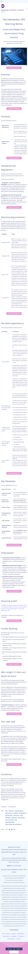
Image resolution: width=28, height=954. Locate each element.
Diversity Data (11, 939)
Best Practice (8, 813)
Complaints (14, 936)
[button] (1, 1)
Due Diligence (22, 813)
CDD (3, 933)
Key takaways (21, 817)
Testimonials (6, 936)
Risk (16, 820)
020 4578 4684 (16, 865)
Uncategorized (12, 806)
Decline (18, 949)
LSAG (21, 815)
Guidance (15, 813)
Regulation (14, 817)
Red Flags (7, 817)
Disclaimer (21, 936)
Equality (14, 933)
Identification (8, 815)
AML (6, 811)
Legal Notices (20, 933)
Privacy (8, 933)
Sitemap (18, 939)
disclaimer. (22, 926)
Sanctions (11, 811)
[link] (14, 48)
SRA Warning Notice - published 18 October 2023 (14, 605)
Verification (16, 815)
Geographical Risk (10, 822)
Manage (10, 949)
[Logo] (2, 6)
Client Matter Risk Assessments (13, 824)
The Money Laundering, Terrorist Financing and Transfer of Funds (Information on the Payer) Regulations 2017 (13, 608)
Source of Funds (9, 820)
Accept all (14, 952)
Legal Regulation (19, 811)
